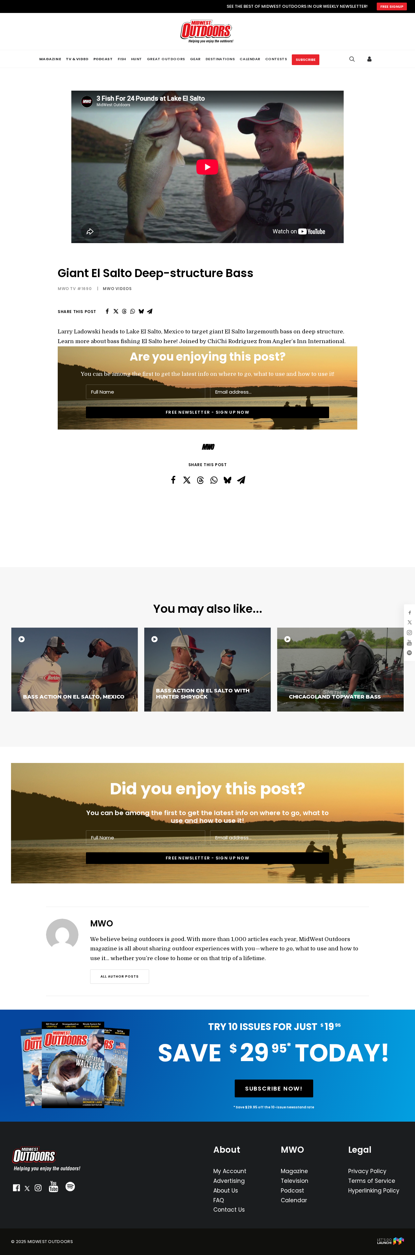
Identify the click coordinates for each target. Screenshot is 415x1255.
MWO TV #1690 (74, 288)
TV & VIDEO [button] (77, 59)
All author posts (120, 976)
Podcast (292, 1190)
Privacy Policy (367, 1171)
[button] (16, 1189)
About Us (225, 1190)
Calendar (294, 1200)
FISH (122, 59)
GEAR (195, 59)
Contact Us (229, 1210)
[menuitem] (50, 59)
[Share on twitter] (116, 311)
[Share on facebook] (107, 311)
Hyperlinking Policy (373, 1190)
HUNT (136, 59)
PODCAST (103, 59)
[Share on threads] (124, 311)
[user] (370, 59)
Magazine (294, 1171)
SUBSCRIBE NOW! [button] (274, 1088)
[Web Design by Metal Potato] (390, 1243)
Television (294, 1181)
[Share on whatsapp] (132, 311)
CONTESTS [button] (276, 59)
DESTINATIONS (220, 59)
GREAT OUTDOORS (166, 59)
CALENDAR (250, 59)
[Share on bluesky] (141, 311)
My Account (229, 1171)
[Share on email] (149, 311)
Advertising (229, 1181)
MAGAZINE (50, 59)
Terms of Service (371, 1181)
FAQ (218, 1200)
